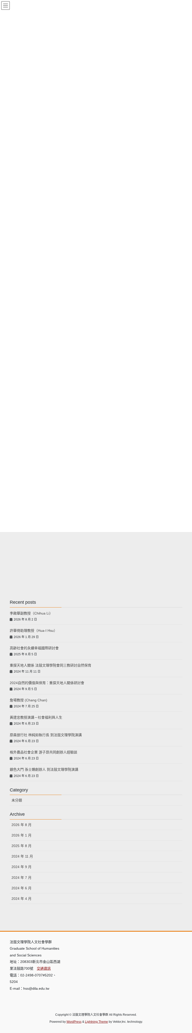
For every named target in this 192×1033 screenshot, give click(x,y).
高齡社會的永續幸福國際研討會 (34, 648)
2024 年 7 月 (22, 878)
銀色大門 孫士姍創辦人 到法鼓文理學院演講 (44, 769)
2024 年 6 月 (22, 888)
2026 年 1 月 (22, 835)
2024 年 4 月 (22, 899)
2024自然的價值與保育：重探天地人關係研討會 (47, 683)
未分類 (17, 800)
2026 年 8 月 (22, 825)
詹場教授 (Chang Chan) (28, 700)
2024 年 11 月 (22, 856)
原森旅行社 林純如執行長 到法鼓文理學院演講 (46, 735)
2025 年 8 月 (22, 846)
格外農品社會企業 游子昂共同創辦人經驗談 (43, 752)
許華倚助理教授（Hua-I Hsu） (33, 631)
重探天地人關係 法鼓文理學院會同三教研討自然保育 (50, 665)
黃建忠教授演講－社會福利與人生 (36, 717)
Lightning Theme (96, 1021)
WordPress (74, 1021)
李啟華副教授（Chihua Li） (31, 613)
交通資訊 (44, 968)
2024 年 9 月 (22, 867)
